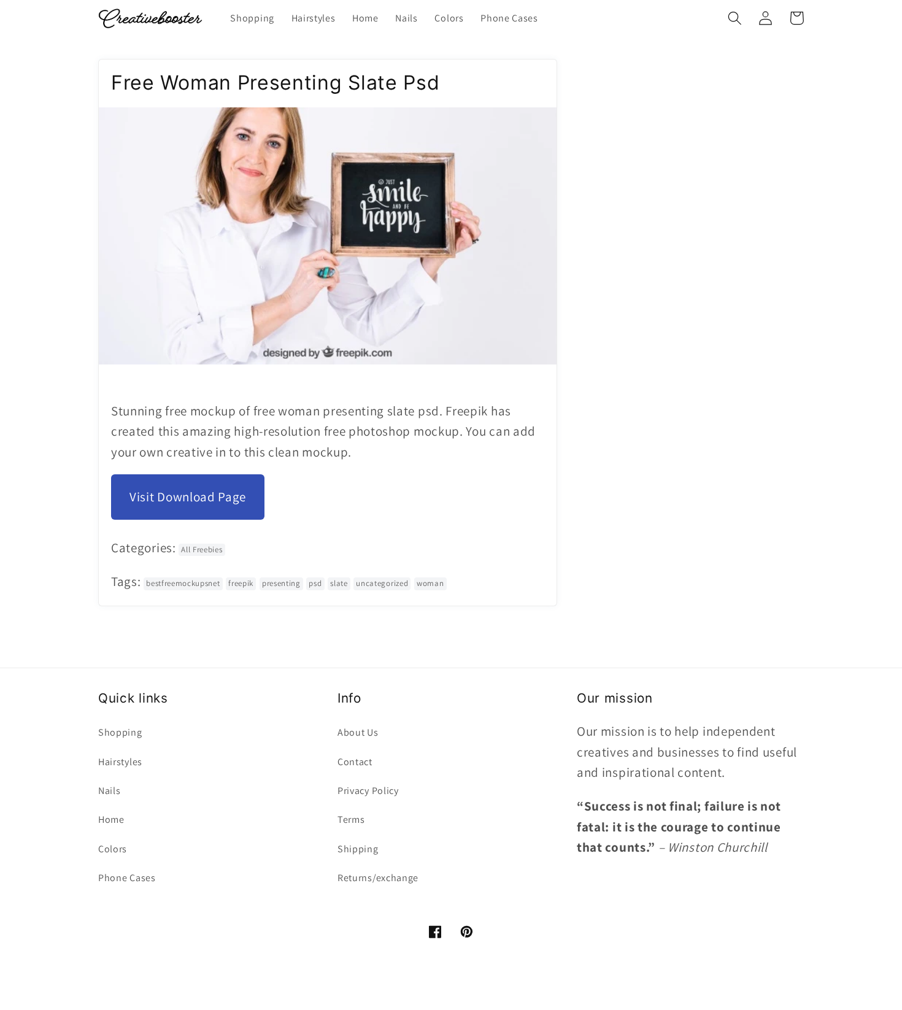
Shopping (120, 732)
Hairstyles (120, 761)
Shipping (358, 848)
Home (111, 819)
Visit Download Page (187, 496)
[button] (734, 18)
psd (315, 583)
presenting (281, 583)
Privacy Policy (368, 790)
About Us (358, 732)
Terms (350, 819)
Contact (354, 761)
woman (430, 583)
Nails (109, 790)
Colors (112, 848)
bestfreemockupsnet (183, 583)
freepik (240, 583)
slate (338, 583)
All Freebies (201, 549)
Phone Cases (127, 877)
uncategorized (382, 583)
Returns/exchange (377, 877)
